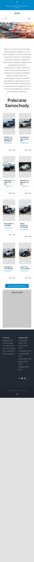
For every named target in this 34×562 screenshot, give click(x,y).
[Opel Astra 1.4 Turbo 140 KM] (9, 167)
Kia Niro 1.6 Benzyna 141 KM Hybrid (8, 139)
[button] (17, 286)
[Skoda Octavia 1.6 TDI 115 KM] (25, 210)
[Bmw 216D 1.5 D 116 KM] (9, 210)
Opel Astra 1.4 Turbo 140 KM (9, 182)
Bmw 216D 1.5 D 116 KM (9, 224)
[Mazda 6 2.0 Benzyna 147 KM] (25, 167)
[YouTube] (22, 378)
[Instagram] (25, 378)
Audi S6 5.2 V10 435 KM (8, 268)
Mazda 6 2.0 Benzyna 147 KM (24, 182)
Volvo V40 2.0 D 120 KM (24, 268)
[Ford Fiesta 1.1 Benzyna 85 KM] (25, 124)
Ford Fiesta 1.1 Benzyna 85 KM (25, 139)
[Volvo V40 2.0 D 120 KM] (25, 253)
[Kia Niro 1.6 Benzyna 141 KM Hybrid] (9, 124)
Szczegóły (12, 150)
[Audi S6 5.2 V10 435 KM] (9, 253)
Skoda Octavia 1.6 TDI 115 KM (24, 225)
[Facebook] (19, 378)
